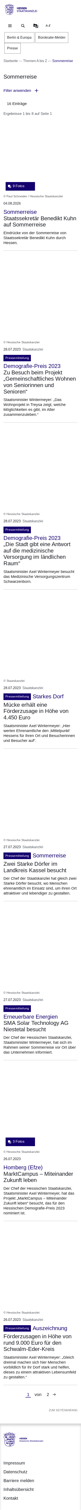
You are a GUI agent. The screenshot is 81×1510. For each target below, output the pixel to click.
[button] (40, 91)
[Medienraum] (36, 26)
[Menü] (10, 26)
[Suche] (23, 26)
